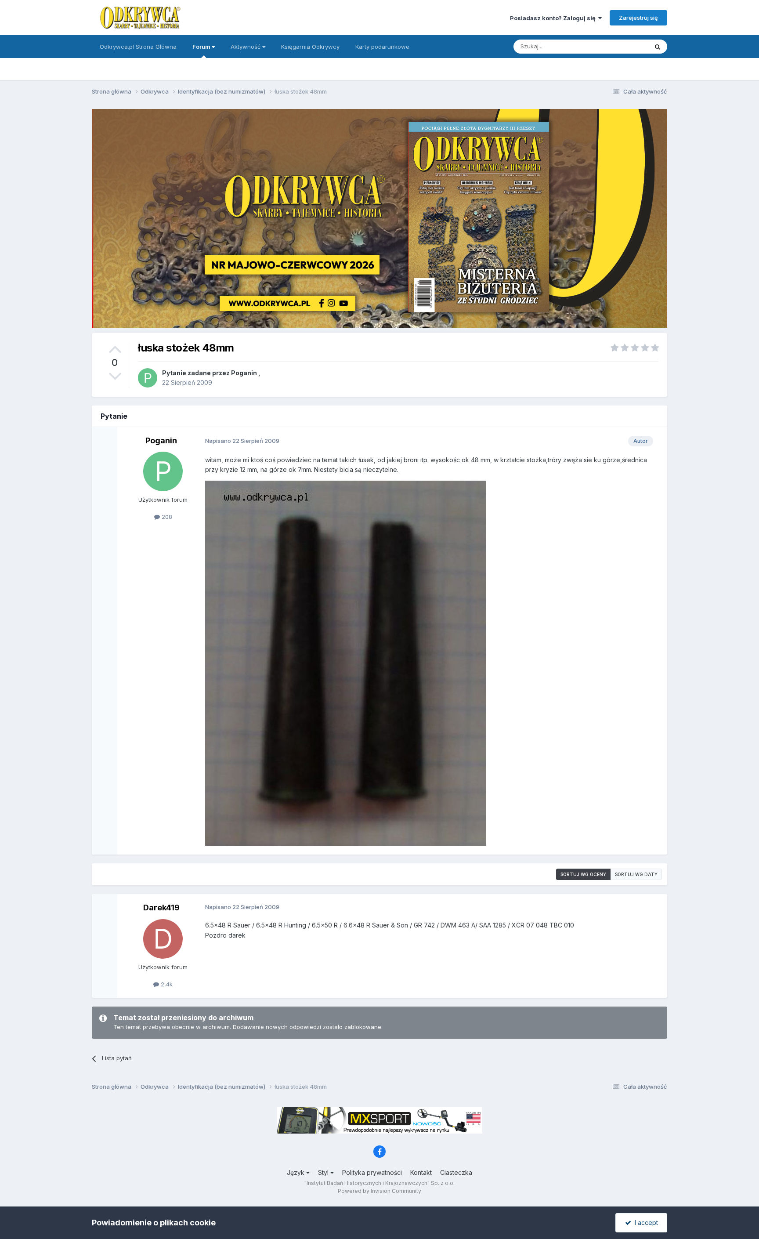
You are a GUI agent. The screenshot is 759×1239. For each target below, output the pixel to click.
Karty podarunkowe (382, 46)
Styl (324, 1172)
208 (166, 516)
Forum (202, 46)
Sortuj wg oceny (583, 874)
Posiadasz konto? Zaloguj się (554, 18)
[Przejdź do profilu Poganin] (147, 378)
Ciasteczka (456, 1172)
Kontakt (421, 1172)
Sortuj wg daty (636, 874)
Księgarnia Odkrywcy (310, 46)
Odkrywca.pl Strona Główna (138, 46)
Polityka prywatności (372, 1172)
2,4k (166, 984)
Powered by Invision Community (379, 1191)
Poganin (244, 373)
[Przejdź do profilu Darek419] (163, 939)
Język (296, 1172)
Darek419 (161, 907)
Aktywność (246, 46)
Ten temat (623, 46)
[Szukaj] (657, 47)
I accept (644, 1222)
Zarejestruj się (638, 17)
